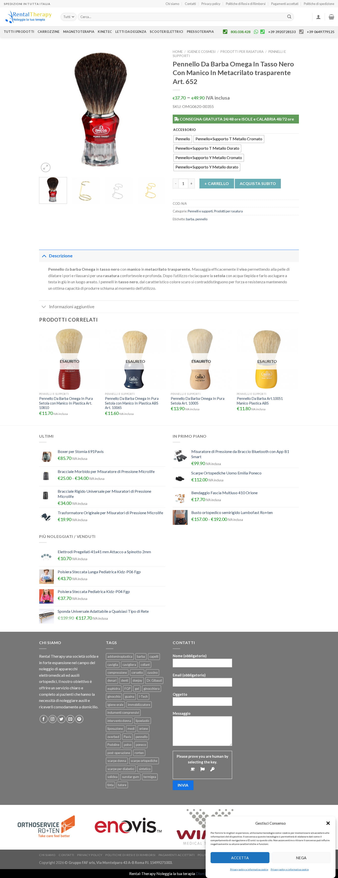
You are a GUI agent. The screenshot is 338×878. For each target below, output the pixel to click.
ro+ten (139, 753)
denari (112, 680)
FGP (127, 689)
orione (143, 729)
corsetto (137, 672)
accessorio (184, 130)
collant (145, 665)
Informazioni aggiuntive (72, 306)
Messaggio (182, 713)
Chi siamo (172, 4)
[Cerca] (289, 17)
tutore (122, 785)
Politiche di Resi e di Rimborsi (246, 4)
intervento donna (119, 721)
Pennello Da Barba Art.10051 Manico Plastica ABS (260, 400)
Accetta (240, 857)
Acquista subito (258, 183)
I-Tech (143, 696)
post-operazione (118, 753)
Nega (301, 857)
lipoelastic (142, 721)
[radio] (183, 139)
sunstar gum (130, 777)
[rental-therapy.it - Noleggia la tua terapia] (28, 17)
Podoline (113, 745)
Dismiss (202, 873)
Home (178, 52)
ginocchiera (152, 689)
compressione (117, 672)
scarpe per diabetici (120, 769)
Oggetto (180, 694)
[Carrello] (331, 16)
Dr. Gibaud (154, 680)
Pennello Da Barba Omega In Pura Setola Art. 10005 (197, 400)
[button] (328, 823)
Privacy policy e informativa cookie (249, 869)
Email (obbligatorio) (189, 675)
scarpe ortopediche (144, 761)
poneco (141, 745)
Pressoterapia (200, 32)
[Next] (156, 110)
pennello (201, 219)
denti (124, 680)
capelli (153, 656)
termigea (150, 777)
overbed (113, 737)
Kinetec (105, 32)
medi (131, 729)
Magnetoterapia (79, 32)
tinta (110, 785)
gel (137, 689)
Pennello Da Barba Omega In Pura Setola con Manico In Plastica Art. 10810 (66, 403)
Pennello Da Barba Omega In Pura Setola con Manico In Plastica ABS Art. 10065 (132, 403)
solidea (112, 777)
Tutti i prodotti (19, 32)
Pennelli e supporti (200, 211)
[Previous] (47, 110)
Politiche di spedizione (319, 4)
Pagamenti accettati (284, 4)
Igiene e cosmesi (201, 52)
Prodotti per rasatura (242, 52)
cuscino (152, 672)
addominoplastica (119, 656)
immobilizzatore (139, 705)
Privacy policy (210, 4)
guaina (129, 696)
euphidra (113, 689)
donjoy (137, 680)
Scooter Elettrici (166, 32)
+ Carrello (216, 183)
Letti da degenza (130, 32)
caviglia (112, 665)
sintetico (144, 769)
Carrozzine (49, 32)
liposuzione (115, 729)
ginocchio (114, 696)
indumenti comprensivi (123, 713)
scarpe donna (116, 761)
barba (190, 219)
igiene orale (115, 705)
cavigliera (129, 665)
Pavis (127, 737)
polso (127, 745)
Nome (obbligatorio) (190, 656)
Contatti (190, 4)
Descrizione (60, 255)
